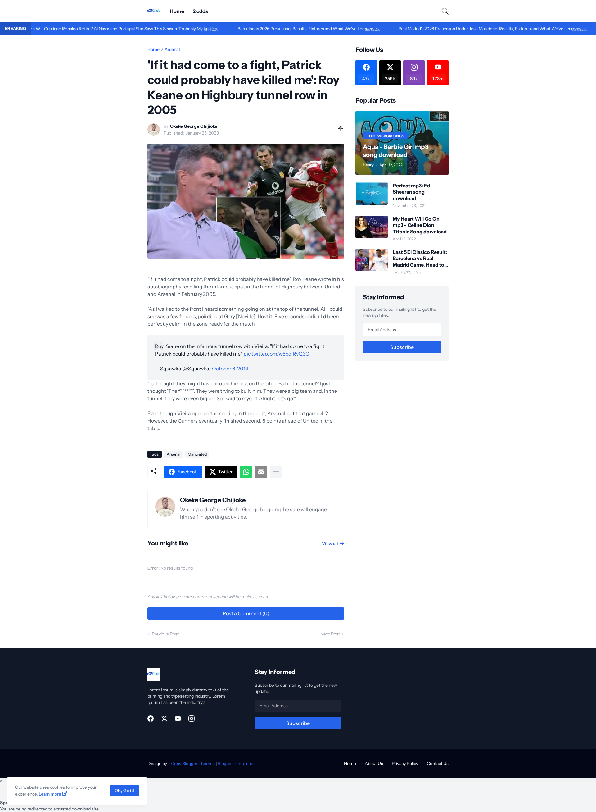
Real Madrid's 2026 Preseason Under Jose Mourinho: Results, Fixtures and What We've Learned (464, 28)
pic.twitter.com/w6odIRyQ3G (276, 354)
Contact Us (438, 763)
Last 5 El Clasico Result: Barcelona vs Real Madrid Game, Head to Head (420, 258)
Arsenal (172, 49)
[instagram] (191, 718)
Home (177, 11)
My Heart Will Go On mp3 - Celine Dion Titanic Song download (420, 225)
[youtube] (178, 718)
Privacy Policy (405, 763)
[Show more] (276, 472)
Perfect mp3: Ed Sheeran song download (411, 191)
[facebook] (150, 718)
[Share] (338, 129)
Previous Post (165, 634)
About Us (374, 763)
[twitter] (164, 718)
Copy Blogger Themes (193, 763)
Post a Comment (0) (246, 613)
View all (330, 543)
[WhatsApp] (246, 472)
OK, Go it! (124, 790)
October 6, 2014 (230, 368)
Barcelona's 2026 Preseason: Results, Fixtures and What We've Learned (280, 28)
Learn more (50, 794)
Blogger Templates (236, 763)
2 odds (200, 11)
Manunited (197, 454)
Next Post (330, 634)
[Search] (442, 11)
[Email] (261, 472)
